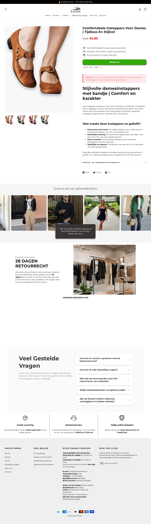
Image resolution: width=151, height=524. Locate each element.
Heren (66, 15)
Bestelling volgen (79, 15)
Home (47, 15)
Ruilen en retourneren (43, 457)
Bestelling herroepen (71, 499)
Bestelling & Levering (42, 461)
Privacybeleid (39, 453)
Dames (55, 15)
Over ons (93, 15)
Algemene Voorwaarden (44, 464)
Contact (102, 15)
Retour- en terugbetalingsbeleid (101, 162)
